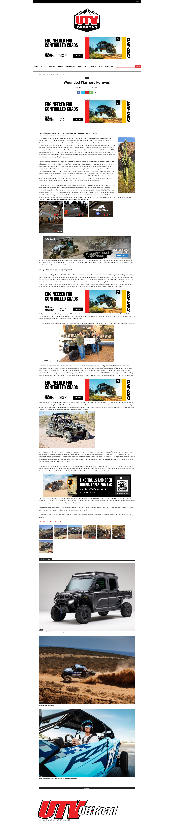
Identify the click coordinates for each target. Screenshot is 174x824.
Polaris (48, 74)
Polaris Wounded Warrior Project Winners (52, 522)
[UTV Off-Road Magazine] (76, 88)
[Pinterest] (87, 92)
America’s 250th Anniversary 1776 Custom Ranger (52, 632)
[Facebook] (78, 92)
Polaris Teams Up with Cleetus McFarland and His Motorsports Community (58, 778)
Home (40, 74)
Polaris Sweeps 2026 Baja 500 (46, 705)
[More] (95, 92)
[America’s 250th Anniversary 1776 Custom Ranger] (87, 597)
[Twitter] (83, 92)
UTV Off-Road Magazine (84, 87)
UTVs (44, 74)
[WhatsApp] (91, 92)
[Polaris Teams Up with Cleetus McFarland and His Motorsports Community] (87, 743)
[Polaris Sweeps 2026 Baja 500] (87, 670)
